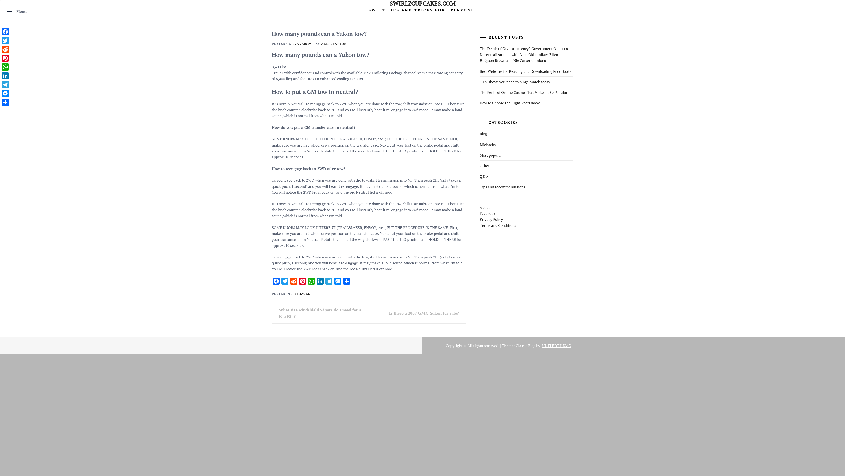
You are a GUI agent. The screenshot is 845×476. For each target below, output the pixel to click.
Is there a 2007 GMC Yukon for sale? (424, 313)
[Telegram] (5, 84)
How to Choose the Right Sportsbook (510, 103)
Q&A (484, 176)
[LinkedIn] (5, 75)
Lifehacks (300, 294)
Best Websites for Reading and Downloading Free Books (525, 71)
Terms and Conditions (498, 225)
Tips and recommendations (502, 187)
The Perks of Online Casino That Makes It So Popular (524, 92)
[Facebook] (5, 31)
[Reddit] (5, 49)
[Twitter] (5, 40)
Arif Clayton (334, 43)
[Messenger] (5, 93)
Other (485, 165)
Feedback (487, 213)
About (485, 207)
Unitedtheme (556, 345)
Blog (483, 133)
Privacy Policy (491, 219)
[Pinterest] (5, 58)
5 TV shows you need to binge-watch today (515, 81)
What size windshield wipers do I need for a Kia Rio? (320, 313)
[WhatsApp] (5, 67)
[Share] (5, 102)
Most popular (491, 155)
